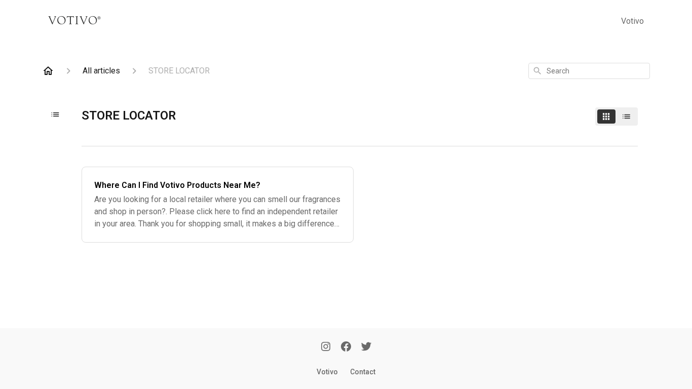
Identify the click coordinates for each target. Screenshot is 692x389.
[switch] (616, 116)
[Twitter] (366, 347)
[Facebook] (346, 347)
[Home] (48, 71)
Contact (362, 372)
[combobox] (589, 71)
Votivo (632, 21)
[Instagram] (326, 347)
